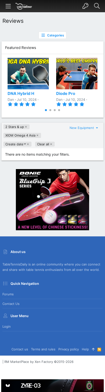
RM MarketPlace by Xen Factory (39, 362)
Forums (8, 294)
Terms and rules (43, 349)
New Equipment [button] (82, 128)
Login (6, 326)
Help (85, 349)
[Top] (93, 349)
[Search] (97, 6)
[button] (8, 6)
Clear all (43, 144)
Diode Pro (65, 93)
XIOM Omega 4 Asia (20, 135)
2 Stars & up (14, 127)
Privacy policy (68, 349)
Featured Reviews (20, 47)
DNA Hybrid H (21, 93)
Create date (14, 144)
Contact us (11, 304)
